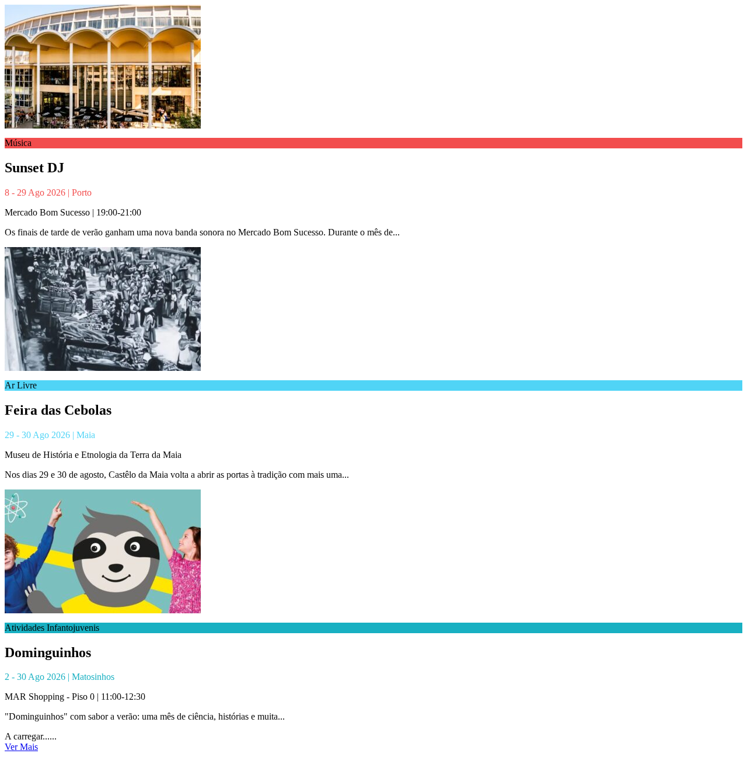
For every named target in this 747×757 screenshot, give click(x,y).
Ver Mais (21, 747)
